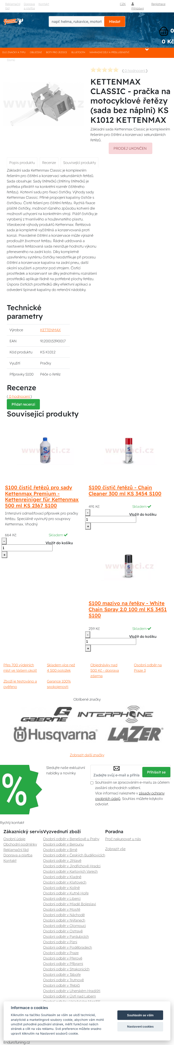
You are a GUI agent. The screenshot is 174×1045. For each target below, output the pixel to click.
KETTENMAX (50, 330)
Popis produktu (22, 162)
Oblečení (36, 52)
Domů (11, 60)
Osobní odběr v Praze (61, 952)
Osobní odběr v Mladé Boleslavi (69, 904)
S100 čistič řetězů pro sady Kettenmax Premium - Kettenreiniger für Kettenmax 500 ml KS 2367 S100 (42, 496)
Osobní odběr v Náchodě (64, 915)
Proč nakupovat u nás (123, 839)
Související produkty (79, 162)
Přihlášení (137, 8)
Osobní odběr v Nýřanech (64, 920)
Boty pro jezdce (56, 52)
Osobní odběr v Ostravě (63, 931)
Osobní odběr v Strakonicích (66, 969)
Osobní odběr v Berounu (63, 844)
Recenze (49, 162)
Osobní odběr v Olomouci (64, 925)
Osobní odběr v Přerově (62, 958)
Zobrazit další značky (87, 755)
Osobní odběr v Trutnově (63, 980)
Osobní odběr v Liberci (62, 898)
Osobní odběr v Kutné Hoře (66, 893)
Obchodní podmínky (20, 844)
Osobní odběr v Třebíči (61, 985)
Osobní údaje (14, 839)
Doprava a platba (29, 6)
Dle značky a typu (14, 52)
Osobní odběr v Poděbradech (67, 947)
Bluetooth (78, 52)
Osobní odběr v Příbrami (63, 963)
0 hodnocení (135, 70)
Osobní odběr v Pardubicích (66, 936)
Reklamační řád (12, 6)
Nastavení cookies (140, 1026)
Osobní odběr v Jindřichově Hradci (72, 866)
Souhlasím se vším (140, 1015)
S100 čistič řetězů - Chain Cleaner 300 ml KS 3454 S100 (125, 490)
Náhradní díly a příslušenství (109, 52)
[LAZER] (134, 734)
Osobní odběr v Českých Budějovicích (74, 855)
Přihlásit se (156, 772)
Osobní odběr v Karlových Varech (70, 871)
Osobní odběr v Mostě (61, 909)
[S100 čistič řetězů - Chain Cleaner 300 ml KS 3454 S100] (129, 450)
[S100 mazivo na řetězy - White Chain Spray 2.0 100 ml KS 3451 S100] (129, 566)
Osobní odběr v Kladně (62, 877)
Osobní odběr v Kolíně (61, 887)
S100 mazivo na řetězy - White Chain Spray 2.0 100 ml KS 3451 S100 (128, 609)
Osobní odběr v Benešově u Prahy (71, 839)
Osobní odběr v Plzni (60, 942)
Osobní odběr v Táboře (62, 974)
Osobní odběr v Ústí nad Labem (69, 996)
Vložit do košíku (59, 543)
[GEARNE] (46, 714)
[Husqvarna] (54, 734)
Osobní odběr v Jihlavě (62, 860)
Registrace (158, 4)
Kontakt (10, 860)
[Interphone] (115, 714)
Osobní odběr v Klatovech (64, 882)
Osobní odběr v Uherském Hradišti (71, 990)
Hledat (114, 21)
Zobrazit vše (115, 848)
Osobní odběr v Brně (60, 849)
